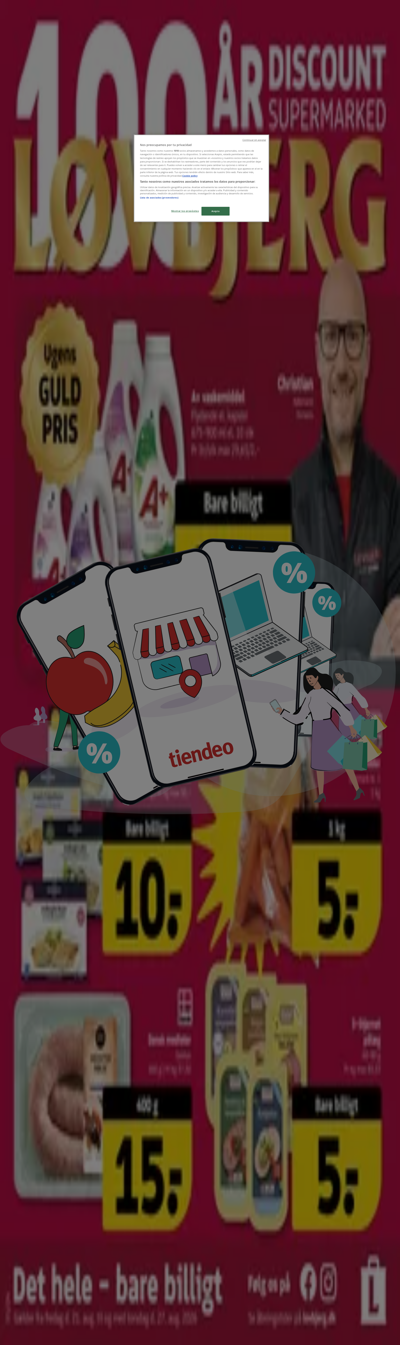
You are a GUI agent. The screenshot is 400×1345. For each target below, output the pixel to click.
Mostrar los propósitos (185, 210)
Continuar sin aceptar (254, 139)
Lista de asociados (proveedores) (159, 197)
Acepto (215, 211)
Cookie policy (190, 175)
